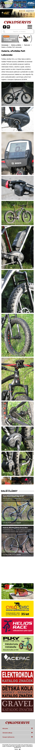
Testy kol (27, 45)
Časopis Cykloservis (8, 737)
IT (20, 747)
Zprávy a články (16, 45)
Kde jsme (5, 728)
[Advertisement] (13, 569)
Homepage (4, 45)
